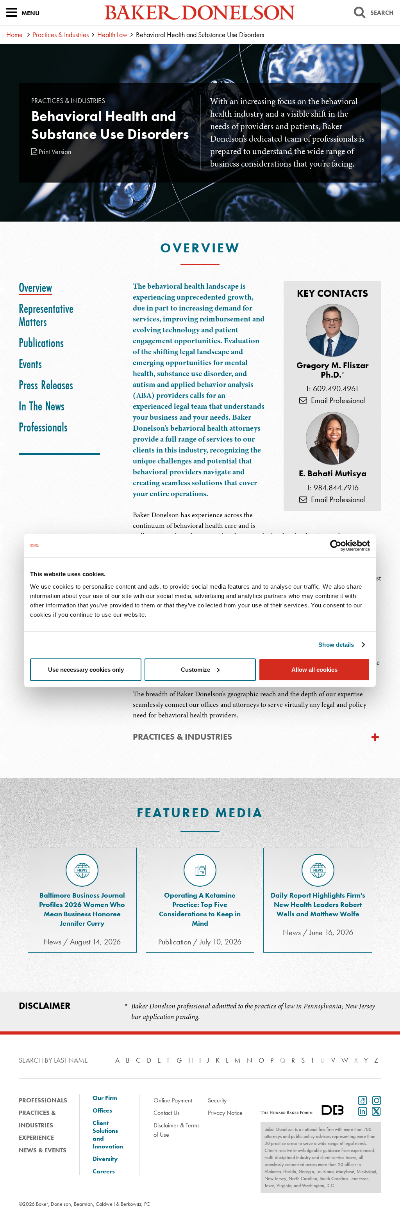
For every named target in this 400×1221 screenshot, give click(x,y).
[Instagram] (375, 1099)
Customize (195, 669)
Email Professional (336, 400)
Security (217, 1100)
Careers (104, 1171)
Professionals (43, 1100)
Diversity (105, 1159)
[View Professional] (332, 330)
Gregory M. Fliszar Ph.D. (332, 370)
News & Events (42, 1150)
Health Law (112, 34)
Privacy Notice (225, 1113)
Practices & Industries (61, 34)
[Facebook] (361, 1099)
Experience (36, 1138)
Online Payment (173, 1100)
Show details (336, 644)
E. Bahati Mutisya (332, 473)
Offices (102, 1111)
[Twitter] (375, 1110)
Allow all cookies (314, 669)
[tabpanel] (257, 501)
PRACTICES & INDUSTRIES (182, 736)
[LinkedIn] (361, 1110)
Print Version (54, 151)
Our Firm (105, 1098)
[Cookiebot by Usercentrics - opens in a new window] (336, 546)
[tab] (35, 287)
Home (14, 34)
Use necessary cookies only (86, 669)
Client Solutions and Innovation (108, 1134)
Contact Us (167, 1113)
